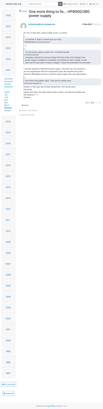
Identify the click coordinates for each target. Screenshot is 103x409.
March (6, 105)
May (6, 100)
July (6, 94)
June (6, 97)
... (25, 35)
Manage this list (71, 4)
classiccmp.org (13, 4)
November (8, 81)
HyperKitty (51, 406)
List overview (9, 384)
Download (9, 393)
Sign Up (94, 4)
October (7, 84)
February (8, 108)
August (7, 92)
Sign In (85, 4)
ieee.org (58, 33)
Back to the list (27, 115)
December (8, 79)
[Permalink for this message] (99, 102)
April (6, 102)
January (7, 110)
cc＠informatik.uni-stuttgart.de (41, 24)
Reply (26, 105)
